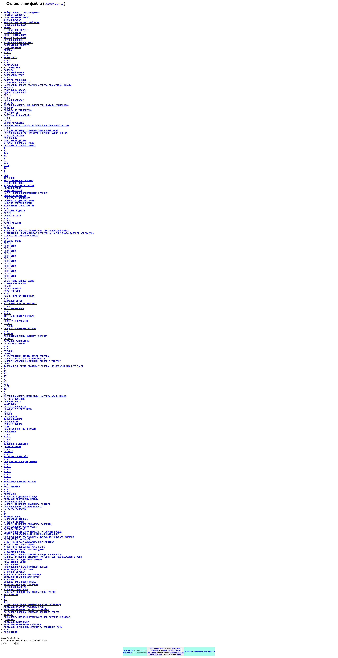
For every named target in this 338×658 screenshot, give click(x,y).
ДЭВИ (6, 426)
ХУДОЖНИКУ (10, 579)
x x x (7, 52)
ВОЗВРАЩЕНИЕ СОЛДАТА (16, 45)
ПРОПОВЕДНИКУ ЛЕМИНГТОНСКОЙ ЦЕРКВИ (26, 567)
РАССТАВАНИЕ (11, 65)
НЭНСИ (7, 313)
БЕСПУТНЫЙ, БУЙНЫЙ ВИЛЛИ (19, 281)
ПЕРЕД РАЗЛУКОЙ (13, 190)
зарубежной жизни (177, 652)
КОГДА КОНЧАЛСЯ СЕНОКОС (18, 180)
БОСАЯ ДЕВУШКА (12, 223)
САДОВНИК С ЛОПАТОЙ (16, 444)
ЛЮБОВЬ (8, 50)
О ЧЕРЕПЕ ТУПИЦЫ (14, 522)
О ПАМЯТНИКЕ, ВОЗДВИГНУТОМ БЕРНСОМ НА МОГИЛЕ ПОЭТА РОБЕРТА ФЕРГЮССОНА (49, 233)
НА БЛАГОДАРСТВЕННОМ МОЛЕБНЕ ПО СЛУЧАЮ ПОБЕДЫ (33, 532)
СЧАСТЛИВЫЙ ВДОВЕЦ (15, 90)
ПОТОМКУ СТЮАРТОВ (14, 529)
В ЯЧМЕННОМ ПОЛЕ (14, 183)
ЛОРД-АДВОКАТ (12, 564)
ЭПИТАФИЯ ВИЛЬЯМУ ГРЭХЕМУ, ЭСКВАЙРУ (26, 609)
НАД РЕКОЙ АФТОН (14, 72)
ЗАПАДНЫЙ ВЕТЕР (13, 301)
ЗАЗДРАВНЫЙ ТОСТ (14, 75)
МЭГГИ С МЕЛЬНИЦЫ (14, 399)
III (6, 153)
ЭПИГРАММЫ (10, 494)
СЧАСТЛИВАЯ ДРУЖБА (15, 140)
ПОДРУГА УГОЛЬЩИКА (15, 80)
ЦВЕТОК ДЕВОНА (12, 188)
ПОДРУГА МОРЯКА (13, 424)
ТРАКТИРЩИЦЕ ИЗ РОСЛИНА (18, 569)
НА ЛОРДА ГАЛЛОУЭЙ (15, 509)
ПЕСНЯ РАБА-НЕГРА (14, 343)
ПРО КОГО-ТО (11, 421)
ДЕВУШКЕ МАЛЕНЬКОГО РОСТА (20, 582)
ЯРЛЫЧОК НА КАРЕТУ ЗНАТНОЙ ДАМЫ (24, 549)
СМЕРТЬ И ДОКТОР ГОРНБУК (19, 316)
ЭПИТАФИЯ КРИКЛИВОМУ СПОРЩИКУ (22, 624)
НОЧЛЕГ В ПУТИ (12, 215)
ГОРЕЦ (7, 353)
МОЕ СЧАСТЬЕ (11, 113)
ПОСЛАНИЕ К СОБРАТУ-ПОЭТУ (20, 145)
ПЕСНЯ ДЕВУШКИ (12, 288)
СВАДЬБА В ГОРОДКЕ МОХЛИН (20, 328)
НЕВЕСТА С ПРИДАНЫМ (16, 321)
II (5, 150)
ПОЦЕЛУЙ (8, 70)
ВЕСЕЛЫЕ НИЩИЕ (12, 241)
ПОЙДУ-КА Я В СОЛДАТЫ (17, 115)
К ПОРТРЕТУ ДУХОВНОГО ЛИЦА (20, 496)
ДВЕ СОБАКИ (10, 416)
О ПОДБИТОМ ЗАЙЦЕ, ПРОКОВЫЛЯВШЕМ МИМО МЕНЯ (31, 130)
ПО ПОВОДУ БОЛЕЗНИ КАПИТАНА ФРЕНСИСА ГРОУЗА (31, 612)
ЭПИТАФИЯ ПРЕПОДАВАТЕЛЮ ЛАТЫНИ (23, 559)
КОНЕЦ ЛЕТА (10, 57)
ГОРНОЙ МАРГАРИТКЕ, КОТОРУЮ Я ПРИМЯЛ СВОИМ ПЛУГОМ (35, 133)
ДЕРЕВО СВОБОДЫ (13, 40)
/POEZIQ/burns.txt (54, 4)
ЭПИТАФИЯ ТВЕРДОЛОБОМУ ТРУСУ (22, 577)
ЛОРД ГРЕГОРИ (12, 291)
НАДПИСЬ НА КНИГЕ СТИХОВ (19, 185)
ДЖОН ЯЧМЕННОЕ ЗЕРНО (16, 17)
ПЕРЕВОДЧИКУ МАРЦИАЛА (17, 539)
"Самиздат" (154, 650)
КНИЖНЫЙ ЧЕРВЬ (12, 517)
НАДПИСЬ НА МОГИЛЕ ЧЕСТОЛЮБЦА (22, 574)
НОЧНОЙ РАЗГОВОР (14, 100)
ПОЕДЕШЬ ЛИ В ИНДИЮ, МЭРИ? (20, 461)
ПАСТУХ (8, 323)
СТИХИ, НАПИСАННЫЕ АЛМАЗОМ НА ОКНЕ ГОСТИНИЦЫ (32, 604)
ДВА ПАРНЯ (10, 431)
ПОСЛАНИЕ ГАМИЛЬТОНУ (16, 341)
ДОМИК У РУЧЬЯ (12, 446)
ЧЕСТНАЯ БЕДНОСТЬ (14, 15)
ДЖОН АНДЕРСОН (12, 47)
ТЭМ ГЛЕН (9, 178)
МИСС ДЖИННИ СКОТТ (15, 562)
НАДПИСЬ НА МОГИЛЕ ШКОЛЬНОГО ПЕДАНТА (27, 504)
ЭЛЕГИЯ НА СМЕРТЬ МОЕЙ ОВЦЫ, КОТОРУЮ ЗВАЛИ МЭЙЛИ (35, 396)
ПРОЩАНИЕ (9, 228)
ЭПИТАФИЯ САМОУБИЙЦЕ (16, 622)
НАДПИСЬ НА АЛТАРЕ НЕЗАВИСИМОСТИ (24, 358)
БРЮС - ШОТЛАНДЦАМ (15, 35)
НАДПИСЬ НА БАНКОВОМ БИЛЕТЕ (21, 236)
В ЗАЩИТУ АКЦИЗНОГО (16, 589)
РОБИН (7, 27)
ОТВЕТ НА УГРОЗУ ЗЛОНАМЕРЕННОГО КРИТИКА (29, 542)
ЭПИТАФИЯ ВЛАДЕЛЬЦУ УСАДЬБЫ (21, 584)
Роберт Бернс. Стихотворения (22, 12)
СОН (6, 175)
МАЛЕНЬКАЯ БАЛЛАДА (15, 25)
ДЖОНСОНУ (9, 619)
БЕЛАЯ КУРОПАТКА (14, 123)
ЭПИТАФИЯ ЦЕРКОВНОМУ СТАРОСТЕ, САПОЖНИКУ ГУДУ (33, 627)
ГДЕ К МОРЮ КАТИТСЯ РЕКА (19, 296)
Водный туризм (156, 654)
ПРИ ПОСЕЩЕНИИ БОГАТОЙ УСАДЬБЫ (23, 506)
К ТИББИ (8, 326)
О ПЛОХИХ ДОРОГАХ (14, 572)
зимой (179, 654)
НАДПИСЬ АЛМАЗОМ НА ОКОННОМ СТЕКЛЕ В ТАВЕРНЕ (32, 361)
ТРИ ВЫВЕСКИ (11, 594)
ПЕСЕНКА (8, 451)
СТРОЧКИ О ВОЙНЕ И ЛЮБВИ (19, 143)
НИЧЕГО (8, 414)
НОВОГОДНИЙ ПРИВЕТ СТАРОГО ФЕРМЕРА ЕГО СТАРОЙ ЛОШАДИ (37, 85)
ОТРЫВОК (8, 351)
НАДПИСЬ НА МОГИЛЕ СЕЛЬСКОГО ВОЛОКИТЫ (27, 524)
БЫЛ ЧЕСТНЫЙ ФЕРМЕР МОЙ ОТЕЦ (22, 22)
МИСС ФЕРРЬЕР (12, 486)
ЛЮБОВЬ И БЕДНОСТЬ (15, 195)
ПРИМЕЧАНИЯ (10, 632)
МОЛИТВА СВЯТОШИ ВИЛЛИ (18, 203)
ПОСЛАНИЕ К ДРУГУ (14, 210)
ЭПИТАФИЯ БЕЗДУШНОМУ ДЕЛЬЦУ (21, 499)
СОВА (6, 363)
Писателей (167, 650)
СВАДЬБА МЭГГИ (12, 401)
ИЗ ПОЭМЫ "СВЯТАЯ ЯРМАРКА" (20, 303)
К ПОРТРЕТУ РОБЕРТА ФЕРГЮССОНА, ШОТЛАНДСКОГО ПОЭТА (36, 231)
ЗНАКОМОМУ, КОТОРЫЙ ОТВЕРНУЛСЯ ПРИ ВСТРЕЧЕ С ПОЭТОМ (37, 617)
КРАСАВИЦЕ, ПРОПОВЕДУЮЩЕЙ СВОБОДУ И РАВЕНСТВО (33, 554)
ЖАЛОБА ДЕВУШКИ (13, 419)
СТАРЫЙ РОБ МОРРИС (15, 283)
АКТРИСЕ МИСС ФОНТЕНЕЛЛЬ (19, 544)
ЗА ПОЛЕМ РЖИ (12, 67)
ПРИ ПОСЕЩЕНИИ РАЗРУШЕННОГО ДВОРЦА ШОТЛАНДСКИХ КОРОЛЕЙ (39, 537)
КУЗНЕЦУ (8, 333)
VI (5, 160)
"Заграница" (152, 652)
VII (6, 163)
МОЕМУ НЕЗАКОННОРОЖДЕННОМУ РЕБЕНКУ (26, 193)
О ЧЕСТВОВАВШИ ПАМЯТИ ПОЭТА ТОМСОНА (26, 356)
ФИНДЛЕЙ (8, 87)
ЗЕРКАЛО (8, 614)
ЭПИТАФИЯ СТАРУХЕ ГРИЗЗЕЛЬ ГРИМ (24, 607)
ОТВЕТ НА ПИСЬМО (14, 135)
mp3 (161, 648)
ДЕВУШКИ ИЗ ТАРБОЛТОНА (18, 110)
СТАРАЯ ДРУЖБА (12, 20)
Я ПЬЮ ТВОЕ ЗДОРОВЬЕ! (17, 82)
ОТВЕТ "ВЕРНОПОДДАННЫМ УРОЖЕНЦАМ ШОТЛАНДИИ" (31, 534)
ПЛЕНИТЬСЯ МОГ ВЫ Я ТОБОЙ (20, 429)
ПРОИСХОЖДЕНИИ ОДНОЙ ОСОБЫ (20, 527)
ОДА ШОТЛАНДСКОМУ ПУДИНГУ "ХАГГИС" (26, 336)
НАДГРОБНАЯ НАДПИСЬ (16, 519)
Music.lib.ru (154, 648)
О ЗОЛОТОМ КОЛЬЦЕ (14, 552)
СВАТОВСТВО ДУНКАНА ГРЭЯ (19, 200)
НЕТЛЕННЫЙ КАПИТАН (15, 587)
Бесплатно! (176, 648)
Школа (199, 651)
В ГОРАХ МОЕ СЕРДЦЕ (16, 30)
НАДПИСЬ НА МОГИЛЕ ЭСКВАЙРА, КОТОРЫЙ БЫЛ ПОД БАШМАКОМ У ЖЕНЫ (43, 557)
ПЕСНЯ (7, 95)
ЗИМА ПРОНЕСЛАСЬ (14, 308)
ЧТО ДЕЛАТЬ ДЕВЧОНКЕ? (17, 198)
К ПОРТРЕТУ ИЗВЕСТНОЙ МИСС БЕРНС (24, 547)
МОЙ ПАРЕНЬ (10, 138)
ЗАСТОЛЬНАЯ (10, 404)
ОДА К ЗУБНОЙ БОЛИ (15, 93)
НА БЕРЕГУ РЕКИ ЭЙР (16, 456)
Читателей (177, 650)
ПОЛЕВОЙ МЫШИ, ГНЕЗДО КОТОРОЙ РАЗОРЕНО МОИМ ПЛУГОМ (36, 125)
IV (5, 155)
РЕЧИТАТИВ (10, 246)
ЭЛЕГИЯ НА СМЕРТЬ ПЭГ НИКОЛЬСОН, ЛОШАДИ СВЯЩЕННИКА (36, 105)
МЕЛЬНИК (8, 108)
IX (5, 168)
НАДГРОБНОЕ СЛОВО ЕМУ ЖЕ (19, 205)
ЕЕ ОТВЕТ (9, 103)
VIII (6, 165)
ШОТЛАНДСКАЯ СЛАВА (15, 37)
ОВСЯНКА (8, 338)
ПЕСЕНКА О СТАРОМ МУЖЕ (18, 409)
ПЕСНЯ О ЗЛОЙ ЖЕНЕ (15, 406)
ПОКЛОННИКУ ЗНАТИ (14, 501)
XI (5, 173)
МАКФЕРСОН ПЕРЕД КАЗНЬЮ (18, 42)
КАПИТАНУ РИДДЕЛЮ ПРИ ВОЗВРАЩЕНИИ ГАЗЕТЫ (29, 592)
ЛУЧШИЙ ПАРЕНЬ (12, 32)
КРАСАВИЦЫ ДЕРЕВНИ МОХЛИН (20, 481)
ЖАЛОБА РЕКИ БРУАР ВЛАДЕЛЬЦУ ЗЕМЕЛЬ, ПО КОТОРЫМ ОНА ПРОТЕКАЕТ (43, 366)
